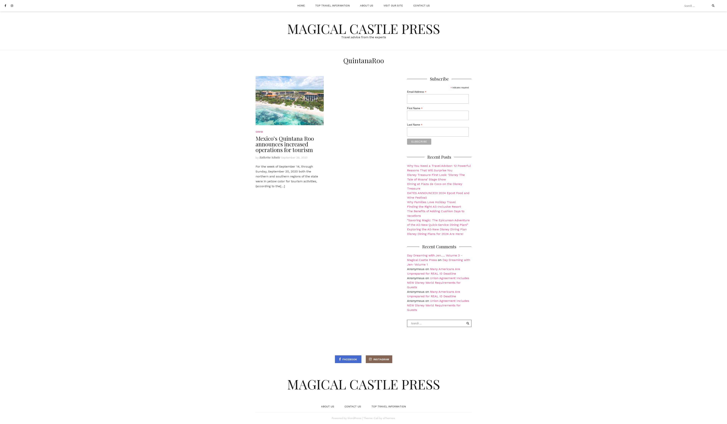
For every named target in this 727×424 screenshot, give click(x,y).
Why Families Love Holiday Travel (431, 202)
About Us (366, 5)
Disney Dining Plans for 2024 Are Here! (435, 234)
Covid (259, 131)
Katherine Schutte (270, 157)
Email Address (416, 92)
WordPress (354, 418)
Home (301, 5)
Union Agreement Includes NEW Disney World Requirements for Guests (438, 282)
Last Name (414, 125)
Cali (376, 418)
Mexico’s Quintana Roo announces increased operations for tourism (285, 144)
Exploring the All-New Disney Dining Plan (437, 229)
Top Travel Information (332, 5)
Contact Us (421, 5)
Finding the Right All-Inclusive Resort (434, 206)
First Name (415, 108)
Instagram (381, 359)
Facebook (349, 359)
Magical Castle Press (363, 28)
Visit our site (393, 5)
